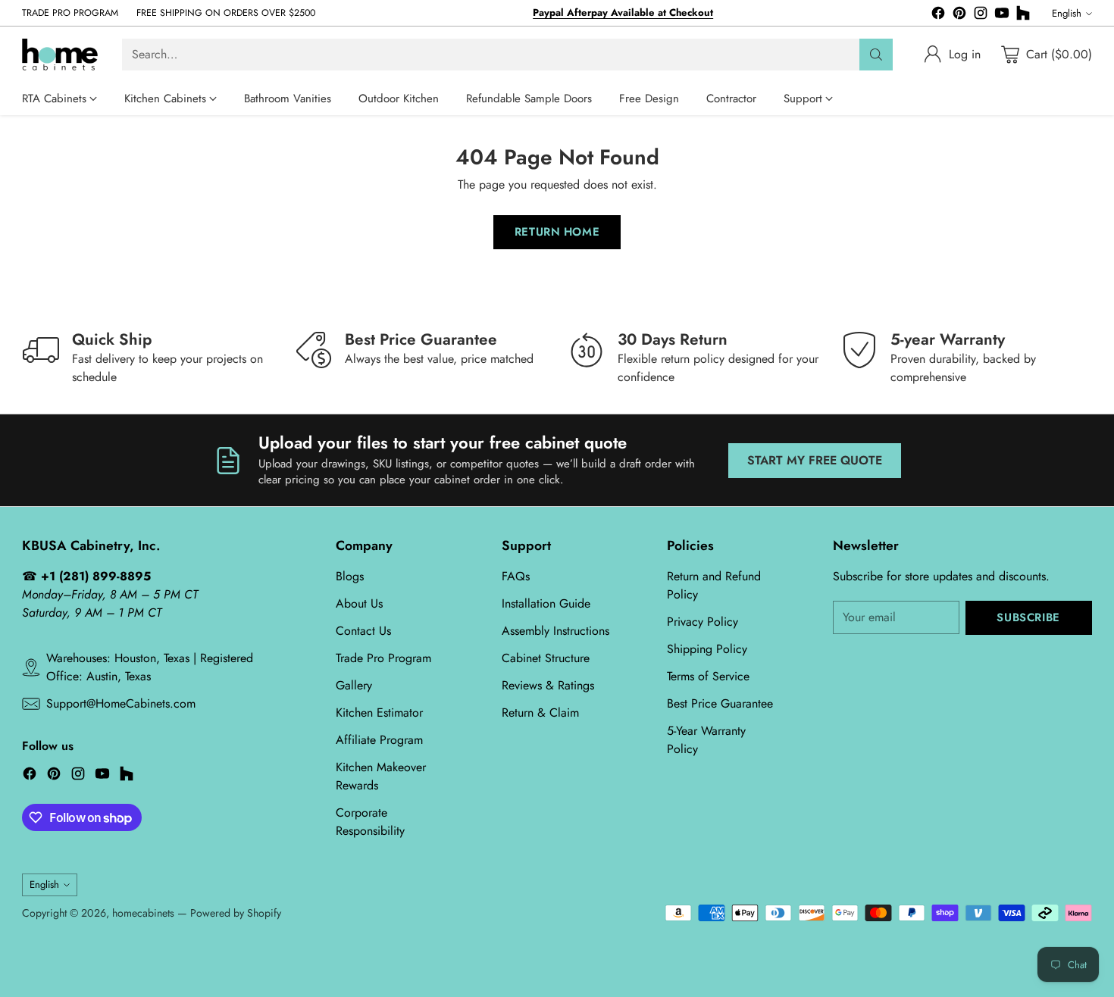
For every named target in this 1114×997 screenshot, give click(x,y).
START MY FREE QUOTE (814, 460)
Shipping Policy (707, 649)
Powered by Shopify (235, 912)
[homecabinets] (60, 54)
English (1066, 13)
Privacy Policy (702, 621)
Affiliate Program (379, 740)
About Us (359, 603)
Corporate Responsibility (370, 821)
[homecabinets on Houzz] (1023, 15)
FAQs (516, 576)
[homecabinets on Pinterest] (959, 15)
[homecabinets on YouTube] (1001, 15)
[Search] (876, 54)
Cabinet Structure (546, 658)
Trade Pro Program (383, 658)
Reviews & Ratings (548, 685)
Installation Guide (546, 603)
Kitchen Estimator (379, 712)
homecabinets (143, 912)
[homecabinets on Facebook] (938, 15)
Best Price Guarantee (720, 703)
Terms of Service (708, 676)
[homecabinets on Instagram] (980, 15)
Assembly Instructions (555, 630)
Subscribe (1028, 617)
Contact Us (363, 630)
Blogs (350, 576)
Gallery (354, 685)
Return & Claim (540, 712)
